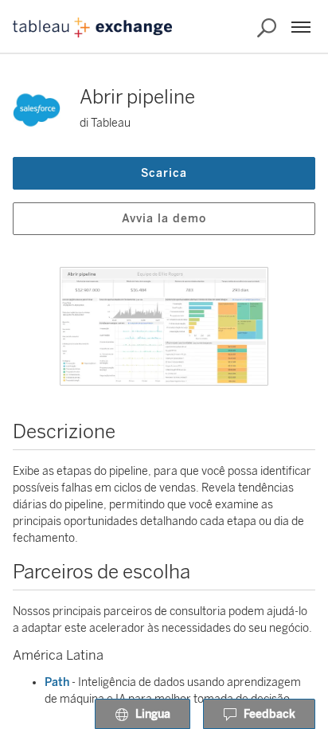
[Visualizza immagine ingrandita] (164, 326)
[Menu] (301, 27)
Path (57, 682)
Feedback (269, 714)
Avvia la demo (164, 218)
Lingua (152, 714)
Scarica (164, 173)
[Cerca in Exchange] (266, 27)
